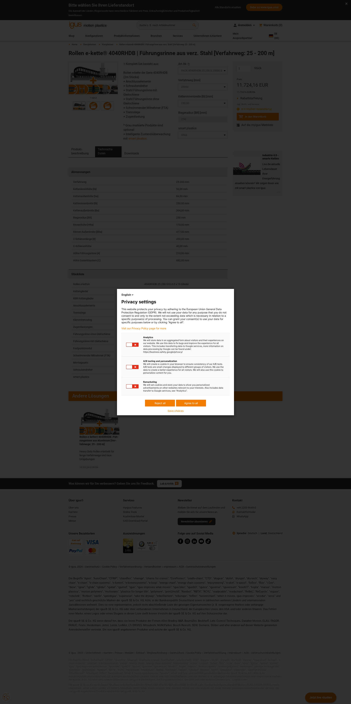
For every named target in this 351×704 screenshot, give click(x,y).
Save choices (176, 410)
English (126, 294)
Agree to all (191, 403)
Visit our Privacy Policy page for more (143, 328)
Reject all (160, 403)
